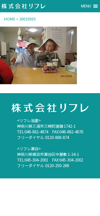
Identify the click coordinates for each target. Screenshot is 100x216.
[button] (86, 6)
